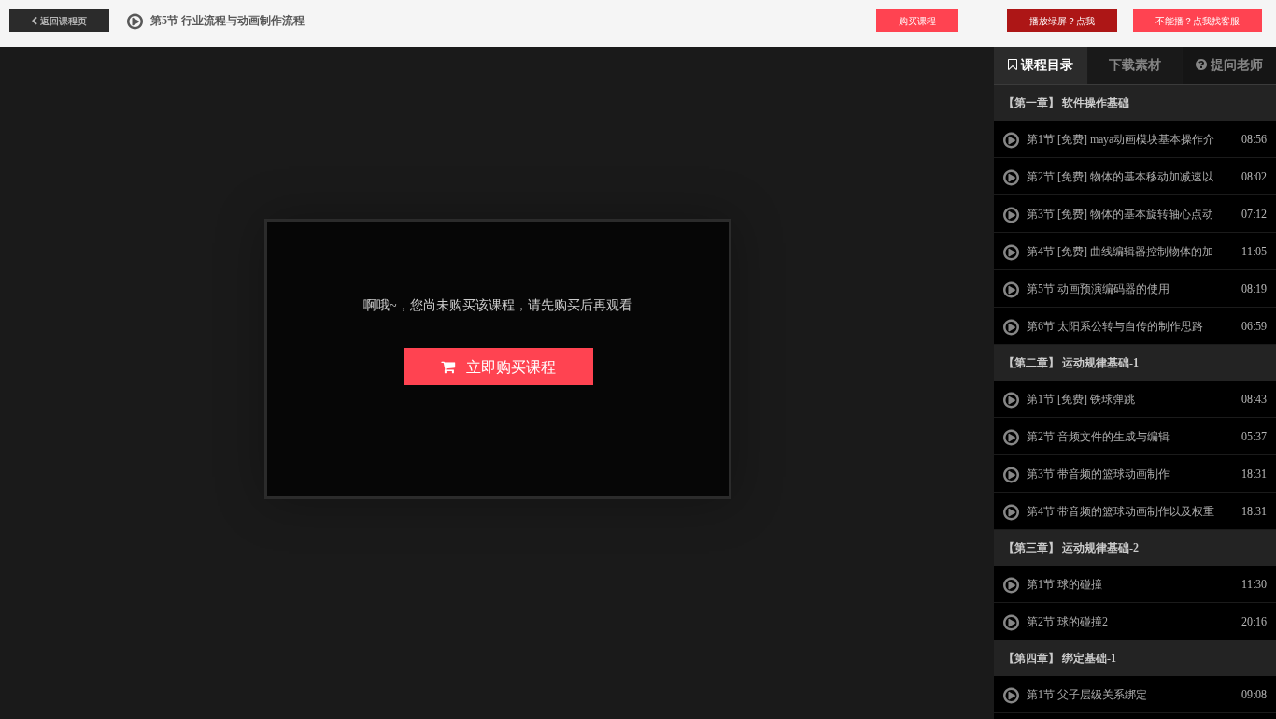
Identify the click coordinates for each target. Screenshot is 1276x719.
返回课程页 (62, 20)
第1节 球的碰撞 (1063, 584)
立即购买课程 (505, 366)
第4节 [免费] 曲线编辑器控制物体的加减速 (1108, 257)
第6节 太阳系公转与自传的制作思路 (1113, 326)
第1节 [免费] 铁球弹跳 (1079, 399)
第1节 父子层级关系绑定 (1085, 694)
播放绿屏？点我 (1062, 20)
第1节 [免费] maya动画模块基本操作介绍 (1108, 145)
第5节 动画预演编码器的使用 (1097, 288)
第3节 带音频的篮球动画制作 (1097, 474)
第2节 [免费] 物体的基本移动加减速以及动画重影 (1108, 182)
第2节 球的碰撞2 (1066, 621)
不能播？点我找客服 (1197, 20)
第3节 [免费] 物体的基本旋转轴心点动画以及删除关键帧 (1108, 220)
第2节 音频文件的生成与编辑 (1097, 436)
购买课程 (917, 20)
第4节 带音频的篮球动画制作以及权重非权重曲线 (1108, 517)
